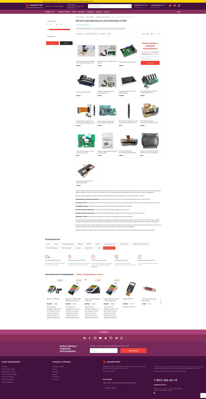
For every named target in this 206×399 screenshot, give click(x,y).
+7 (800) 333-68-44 (156, 5)
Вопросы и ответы (64, 12)
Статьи (74, 12)
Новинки (4, 366)
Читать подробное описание (82, 24)
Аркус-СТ (97, 244)
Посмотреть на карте (110, 388)
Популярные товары (8, 369)
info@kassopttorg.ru (139, 7)
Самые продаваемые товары (89, 274)
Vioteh (99, 248)
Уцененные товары (8, 377)
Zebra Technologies (66, 248)
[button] (161, 302)
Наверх (104, 332)
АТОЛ (48, 244)
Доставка (81, 12)
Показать (52, 43)
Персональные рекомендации (59, 274)
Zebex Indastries (89, 248)
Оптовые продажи (7, 382)
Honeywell (78, 248)
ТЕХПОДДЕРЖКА (155, 7)
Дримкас (80, 244)
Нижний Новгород (57, 6)
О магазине (90, 12)
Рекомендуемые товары (9, 374)
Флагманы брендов (8, 379)
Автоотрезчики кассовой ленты (84, 28)
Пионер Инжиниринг (52, 248)
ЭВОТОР (89, 244)
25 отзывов (59, 280)
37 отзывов (78, 280)
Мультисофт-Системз (109, 244)
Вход (178, 12)
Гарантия (98, 12)
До (56, 24)
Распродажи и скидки (9, 371)
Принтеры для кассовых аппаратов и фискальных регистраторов (109, 28)
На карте (77, 8)
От (47, 24)
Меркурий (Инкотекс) (68, 244)
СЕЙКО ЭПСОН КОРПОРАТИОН (140, 244)
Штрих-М (56, 244)
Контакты (107, 12)
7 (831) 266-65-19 (139, 5)
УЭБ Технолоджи (123, 244)
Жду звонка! (150, 62)
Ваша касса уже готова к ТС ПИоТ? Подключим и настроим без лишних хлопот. (33, 1)
